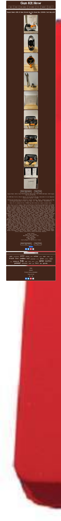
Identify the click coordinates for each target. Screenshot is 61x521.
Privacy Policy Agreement (30, 272)
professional (33, 258)
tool (28, 258)
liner (17, 258)
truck (11, 258)
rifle (41, 263)
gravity (45, 263)
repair (51, 258)
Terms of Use (31, 274)
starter (10, 256)
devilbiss (46, 258)
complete (40, 256)
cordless (22, 258)
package (36, 256)
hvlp (22, 261)
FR (32, 276)
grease (42, 258)
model (29, 261)
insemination (16, 256)
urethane (36, 261)
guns (32, 256)
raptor (44, 256)
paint (22, 256)
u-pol (51, 256)
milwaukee (25, 263)
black (37, 263)
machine (48, 261)
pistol (33, 263)
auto (30, 263)
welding (48, 256)
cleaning (27, 256)
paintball (17, 263)
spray (41, 261)
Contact (31, 270)
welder (26, 261)
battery (33, 261)
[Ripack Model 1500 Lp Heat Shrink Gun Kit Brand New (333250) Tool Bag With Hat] (31, 24)
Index (31, 268)
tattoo (11, 261)
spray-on (16, 261)
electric (37, 258)
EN (29, 276)
